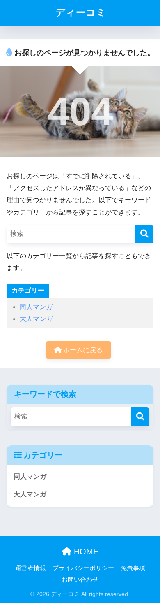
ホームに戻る (82, 350)
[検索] (144, 234)
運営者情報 (30, 568)
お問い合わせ (80, 579)
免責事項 (133, 568)
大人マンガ (36, 318)
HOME (84, 551)
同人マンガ (36, 306)
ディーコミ (80, 12)
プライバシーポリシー (83, 568)
